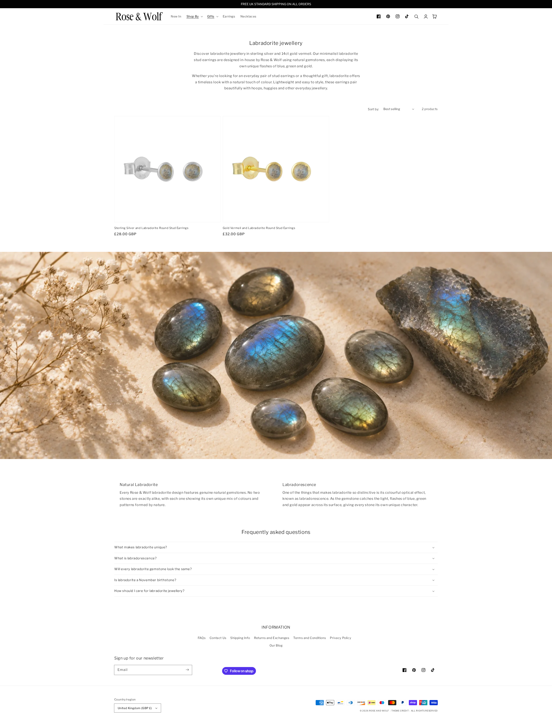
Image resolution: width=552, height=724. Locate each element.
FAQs (201, 638)
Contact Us (218, 638)
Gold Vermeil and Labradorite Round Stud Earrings (259, 228)
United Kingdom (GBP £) (135, 708)
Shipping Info (240, 638)
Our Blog (276, 645)
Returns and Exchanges (271, 638)
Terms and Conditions (309, 638)
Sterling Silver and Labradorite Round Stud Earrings (151, 228)
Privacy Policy (340, 638)
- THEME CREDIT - (400, 710)
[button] (194, 16)
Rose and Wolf (379, 710)
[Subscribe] (187, 670)
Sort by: (373, 109)
